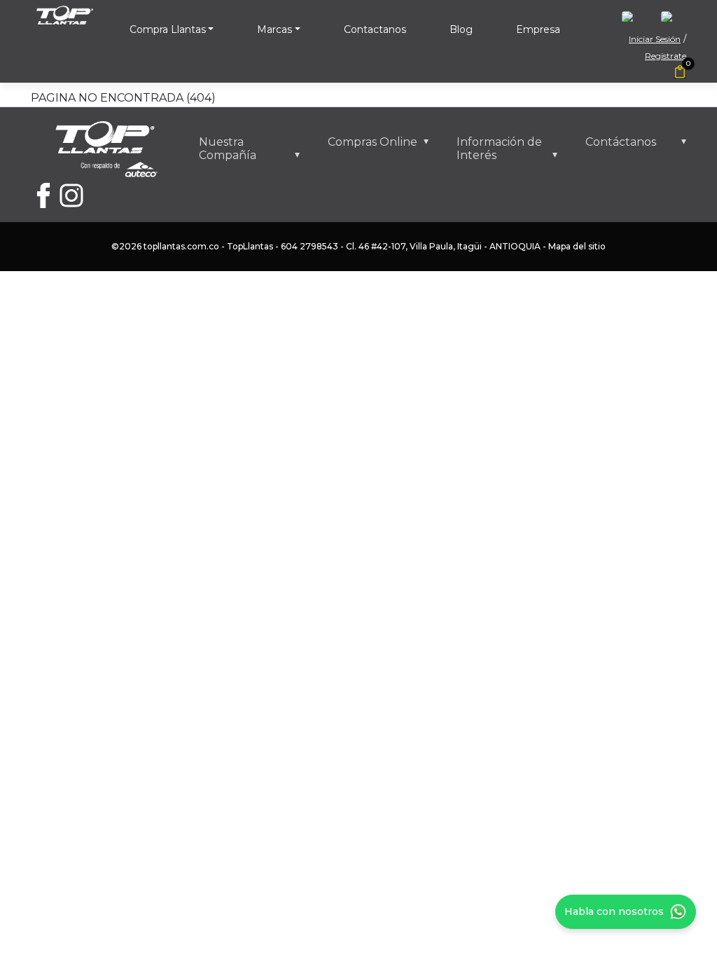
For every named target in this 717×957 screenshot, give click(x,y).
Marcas (274, 29)
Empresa (538, 29)
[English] (634, 20)
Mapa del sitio (577, 246)
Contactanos (375, 29)
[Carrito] (680, 73)
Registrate (665, 55)
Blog (461, 29)
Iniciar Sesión (655, 39)
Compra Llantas (168, 29)
